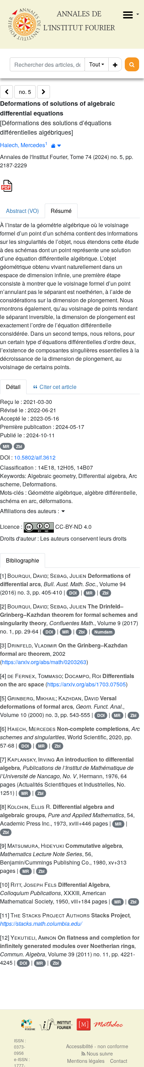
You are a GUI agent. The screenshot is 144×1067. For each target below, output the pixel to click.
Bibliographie (22, 560)
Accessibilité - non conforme (97, 1046)
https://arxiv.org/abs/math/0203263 (44, 662)
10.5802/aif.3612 (35, 457)
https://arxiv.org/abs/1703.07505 (86, 684)
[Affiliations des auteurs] (56, 145)
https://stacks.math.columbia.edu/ (41, 923)
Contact (118, 1060)
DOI (73, 593)
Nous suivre (99, 1053)
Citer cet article (57, 387)
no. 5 (25, 92)
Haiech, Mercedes (22, 145)
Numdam (103, 632)
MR (6, 446)
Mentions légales (86, 1060)
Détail (13, 387)
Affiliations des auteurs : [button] (30, 511)
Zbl (19, 446)
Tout (94, 64)
